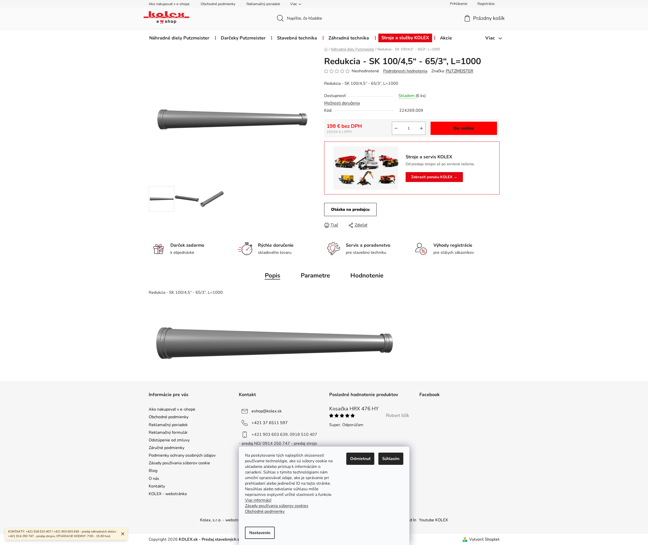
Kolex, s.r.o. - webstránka (223, 520)
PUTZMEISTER (459, 71)
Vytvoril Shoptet (484, 539)
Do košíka (464, 128)
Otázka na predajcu (350, 209)
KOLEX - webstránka (168, 494)
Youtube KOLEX (433, 520)
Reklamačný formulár (168, 432)
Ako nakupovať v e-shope (169, 4)
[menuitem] (179, 38)
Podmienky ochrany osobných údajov (182, 455)
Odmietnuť (360, 459)
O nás (154, 478)
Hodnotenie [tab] (366, 275)
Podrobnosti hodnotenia (405, 71)
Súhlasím (390, 459)
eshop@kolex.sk (267, 411)
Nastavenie (259, 533)
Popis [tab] (272, 275)
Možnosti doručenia (342, 103)
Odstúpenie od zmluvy (169, 440)
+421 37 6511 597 (270, 423)
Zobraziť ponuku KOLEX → (434, 176)
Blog (153, 470)
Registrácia (485, 3)
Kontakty (157, 486)
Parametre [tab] (315, 275)
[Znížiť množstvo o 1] (396, 128)
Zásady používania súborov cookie (179, 463)
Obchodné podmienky (218, 4)
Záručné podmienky (166, 448)
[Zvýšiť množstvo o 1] (421, 128)
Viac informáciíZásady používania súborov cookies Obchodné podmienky (276, 505)
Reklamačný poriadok (263, 4)
